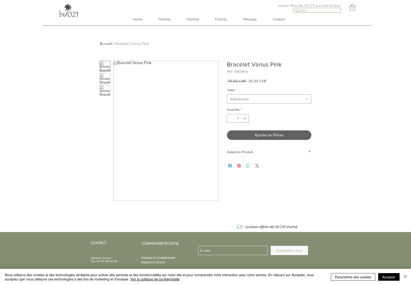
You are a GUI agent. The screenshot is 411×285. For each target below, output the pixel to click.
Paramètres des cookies (353, 277)
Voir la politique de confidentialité (155, 279)
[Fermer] (405, 277)
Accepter (389, 277)
